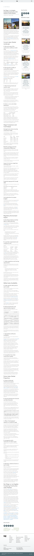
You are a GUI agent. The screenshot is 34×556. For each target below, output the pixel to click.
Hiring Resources (6, 15)
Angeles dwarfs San (13, 50)
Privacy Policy (17, 553)
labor (16, 237)
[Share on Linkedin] (7, 526)
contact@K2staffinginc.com (19, 549)
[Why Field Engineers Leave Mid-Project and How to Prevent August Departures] (26, 57)
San (16, 201)
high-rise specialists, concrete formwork (11, 299)
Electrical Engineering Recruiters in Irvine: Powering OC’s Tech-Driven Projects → (15, 529)
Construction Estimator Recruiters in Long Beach (11, 519)
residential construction (11, 58)
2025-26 (5, 224)
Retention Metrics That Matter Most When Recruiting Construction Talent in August (26, 82)
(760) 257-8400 (20, 547)
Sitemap (14, 553)
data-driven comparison (10, 38)
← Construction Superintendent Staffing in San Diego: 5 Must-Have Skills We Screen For (7, 529)
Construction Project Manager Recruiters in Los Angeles (10, 516)
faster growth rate (9, 64)
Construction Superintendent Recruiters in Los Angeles (11, 516)
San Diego (7, 302)
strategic (5, 502)
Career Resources (24, 88)
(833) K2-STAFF (21, 548)
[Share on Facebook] (9, 526)
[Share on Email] (4, 526)
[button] (31, 1)
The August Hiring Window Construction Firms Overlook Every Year (26, 47)
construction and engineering (7, 506)
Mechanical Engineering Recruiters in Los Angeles (11, 518)
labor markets (10, 489)
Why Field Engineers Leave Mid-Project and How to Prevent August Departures (26, 64)
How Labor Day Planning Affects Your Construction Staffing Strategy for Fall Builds (26, 30)
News (23, 35)
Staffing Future (3, 554)
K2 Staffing (5, 512)
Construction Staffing (10, 513)
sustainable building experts (14, 296)
